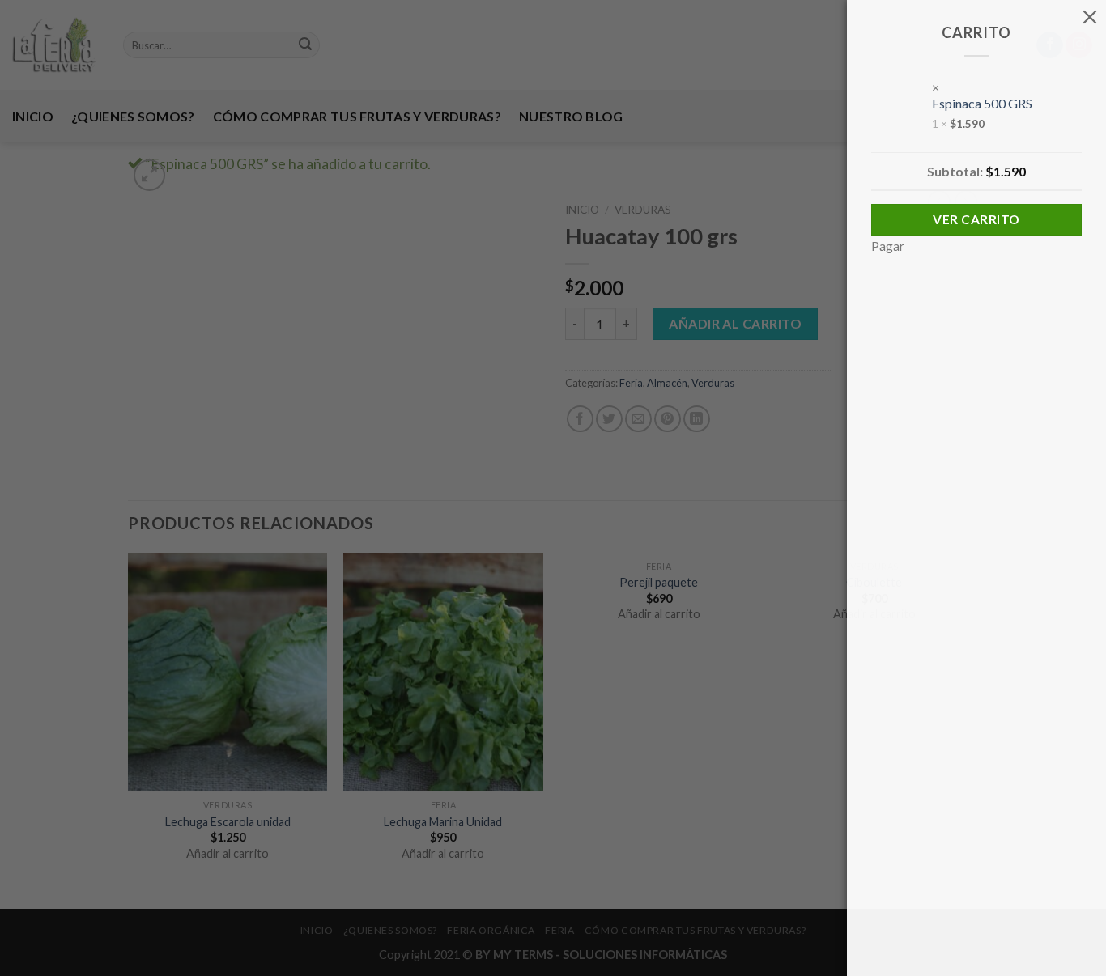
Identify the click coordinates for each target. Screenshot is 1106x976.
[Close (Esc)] (1090, 16)
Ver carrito (976, 219)
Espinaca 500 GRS (982, 103)
